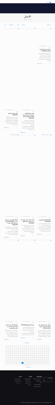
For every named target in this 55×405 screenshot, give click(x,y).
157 (44, 359)
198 (6, 361)
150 (14, 357)
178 (46, 361)
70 (42, 351)
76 (30, 351)
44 (6, 348)
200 (46, 362)
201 (44, 362)
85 (12, 351)
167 (24, 359)
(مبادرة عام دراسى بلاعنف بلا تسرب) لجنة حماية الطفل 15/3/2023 (27, 221)
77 (28, 351)
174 (10, 359)
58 (22, 349)
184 (34, 361)
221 (30, 364)
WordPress (47, 402)
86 (10, 351)
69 (44, 351)
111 (48, 355)
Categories (11, 24)
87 (8, 351)
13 (24, 346)
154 (6, 357)
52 (34, 349)
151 (12, 357)
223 (26, 364)
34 (26, 348)
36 (22, 348)
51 (36, 349)
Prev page (27, 342)
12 (26, 346)
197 (8, 361)
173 (12, 359)
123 (24, 355)
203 (40, 362)
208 (30, 362)
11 (28, 346)
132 (6, 355)
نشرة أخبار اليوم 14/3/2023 (27, 325)
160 (38, 359)
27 (40, 348)
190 (22, 361)
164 (30, 359)
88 (6, 351)
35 (24, 348)
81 (20, 351)
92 (42, 353)
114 (42, 355)
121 (28, 355)
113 (44, 355)
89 (48, 353)
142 (30, 357)
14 (22, 346)
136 (42, 357)
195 (12, 361)
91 (44, 353)
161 (36, 359)
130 (10, 355)
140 (34, 357)
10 (30, 346)
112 (46, 355)
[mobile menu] (5, 2)
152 (10, 357)
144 (26, 357)
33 (28, 348)
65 (8, 349)
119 (32, 355)
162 (34, 359)
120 (30, 355)
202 (42, 362)
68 (46, 351)
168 (22, 359)
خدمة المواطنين (28, 380)
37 (20, 348)
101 (24, 353)
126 (18, 355)
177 (48, 361)
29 (36, 348)
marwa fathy (43, 45)
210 (26, 362)
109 (8, 353)
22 (6, 346)
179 (44, 361)
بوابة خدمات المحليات (37, 378)
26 (42, 348)
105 (16, 353)
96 (34, 353)
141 (32, 357)
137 (40, 357)
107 (12, 353)
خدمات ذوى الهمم (17, 378)
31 (32, 348)
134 (46, 357)
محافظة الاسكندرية (37, 384)
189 (24, 361)
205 (36, 362)
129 (12, 355)
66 (6, 349)
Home (30, 19)
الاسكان (29, 384)
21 (8, 346)
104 (18, 353)
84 (14, 351)
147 (20, 357)
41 (12, 348)
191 (20, 361)
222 (28, 364)
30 (34, 348)
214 (18, 362)
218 (10, 362)
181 (40, 361)
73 (36, 351)
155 (48, 359)
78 (26, 351)
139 (36, 357)
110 (6, 353)
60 (18, 349)
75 (32, 351)
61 (16, 349)
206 (34, 362)
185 (32, 361)
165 (28, 359)
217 (12, 362)
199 (48, 362)
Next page (28, 367)
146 (22, 357)
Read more (39, 63)
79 (24, 351)
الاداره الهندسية (28, 382)
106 (14, 353)
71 (40, 351)
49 (40, 349)
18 (14, 346)
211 (24, 362)
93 (40, 353)
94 (38, 353)
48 (42, 349)
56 (26, 349)
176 (6, 359)
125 (20, 355)
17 (16, 346)
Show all (48, 24)
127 (16, 355)
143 (28, 357)
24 (46, 348)
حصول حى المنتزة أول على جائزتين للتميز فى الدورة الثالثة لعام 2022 (44, 326)
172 (14, 359)
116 (38, 355)
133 (48, 357)
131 (8, 355)
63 (12, 349)
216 (14, 362)
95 (36, 353)
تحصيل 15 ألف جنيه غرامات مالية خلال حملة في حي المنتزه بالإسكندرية (11, 326)
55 (28, 349)
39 (16, 348)
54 (30, 349)
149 (16, 357)
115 (40, 355)
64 (10, 349)
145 (24, 357)
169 (20, 359)
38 (18, 348)
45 (48, 349)
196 (10, 361)
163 (32, 359)
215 (16, 362)
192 (18, 361)
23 (48, 348)
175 (8, 359)
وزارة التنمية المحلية (37, 386)
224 (24, 364)
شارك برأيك (18, 382)
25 (44, 348)
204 (38, 362)
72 (38, 351)
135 (44, 357)
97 (32, 353)
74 (34, 351)
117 (36, 355)
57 (24, 349)
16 (18, 346)
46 (46, 349)
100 (26, 353)
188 (26, 361)
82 (18, 351)
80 (22, 351)
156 (46, 359)
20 (10, 346)
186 (30, 361)
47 (44, 349)
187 (28, 361)
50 (38, 349)
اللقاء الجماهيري (17, 380)
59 (20, 349)
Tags (18, 24)
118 (34, 355)
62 (14, 349)
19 (12, 346)
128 (14, 355)
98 (30, 353)
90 (46, 353)
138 (38, 357)
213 (20, 362)
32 (30, 348)
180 (42, 361)
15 (20, 346)
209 (28, 362)
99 (28, 353)
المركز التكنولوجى (27, 378)
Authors (23, 24)
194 (14, 361)
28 (38, 348)
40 (14, 348)
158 (42, 359)
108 (10, 353)
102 (22, 353)
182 (38, 361)
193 (16, 361)
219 (8, 362)
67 (48, 351)
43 (8, 348)
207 (32, 362)
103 (20, 353)
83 (16, 351)
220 (6, 362)
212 (22, 362)
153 (8, 357)
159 (40, 359)
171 (16, 359)
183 (36, 361)
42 (10, 348)
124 (22, 355)
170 (18, 359)
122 (26, 355)
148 (18, 357)
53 (32, 349)
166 (26, 359)
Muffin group (28, 402)
